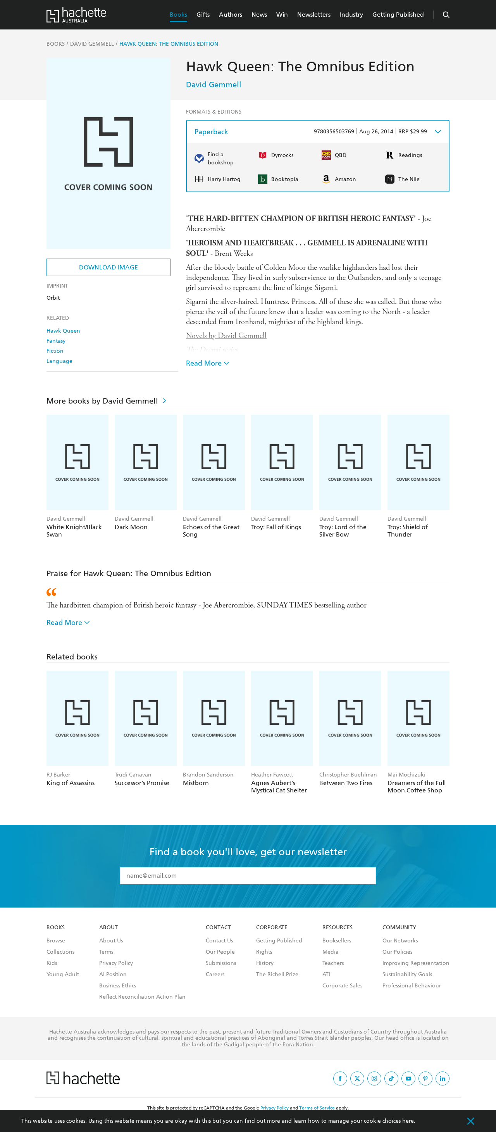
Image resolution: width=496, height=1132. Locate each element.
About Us (111, 941)
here (408, 1121)
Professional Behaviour (411, 986)
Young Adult (62, 974)
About (108, 927)
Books (178, 14)
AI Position (113, 974)
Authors (230, 14)
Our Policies (397, 952)
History (265, 963)
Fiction (55, 351)
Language (59, 361)
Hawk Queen (63, 331)
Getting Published (398, 14)
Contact (218, 927)
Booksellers (336, 941)
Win (282, 14)
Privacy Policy (116, 963)
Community (399, 927)
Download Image (108, 267)
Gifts (203, 14)
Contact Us (219, 941)
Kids (51, 963)
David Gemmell (213, 84)
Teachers (333, 963)
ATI (326, 974)
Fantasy (55, 341)
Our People (220, 952)
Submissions (221, 963)
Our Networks (400, 941)
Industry (351, 14)
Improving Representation (416, 963)
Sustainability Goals (407, 974)
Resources (337, 927)
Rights (264, 952)
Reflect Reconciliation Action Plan (142, 997)
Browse (55, 941)
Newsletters (314, 14)
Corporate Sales (342, 986)
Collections (60, 952)
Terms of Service (317, 1108)
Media (330, 952)
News (259, 14)
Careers (215, 974)
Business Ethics (117, 986)
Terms (106, 952)
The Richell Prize (277, 974)
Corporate (272, 927)
